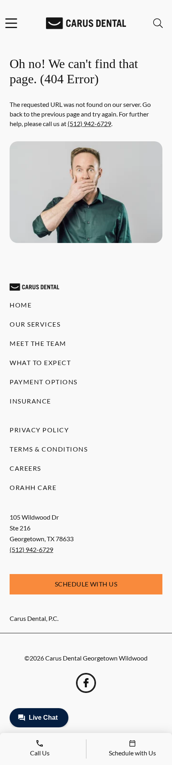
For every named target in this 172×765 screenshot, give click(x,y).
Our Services (35, 324)
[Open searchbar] (158, 23)
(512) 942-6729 (89, 123)
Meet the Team (38, 343)
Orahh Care (33, 487)
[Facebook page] (86, 683)
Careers (25, 468)
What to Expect (40, 362)
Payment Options (44, 382)
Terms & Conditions (49, 449)
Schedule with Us (86, 584)
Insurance (30, 401)
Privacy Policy (39, 430)
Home (21, 305)
